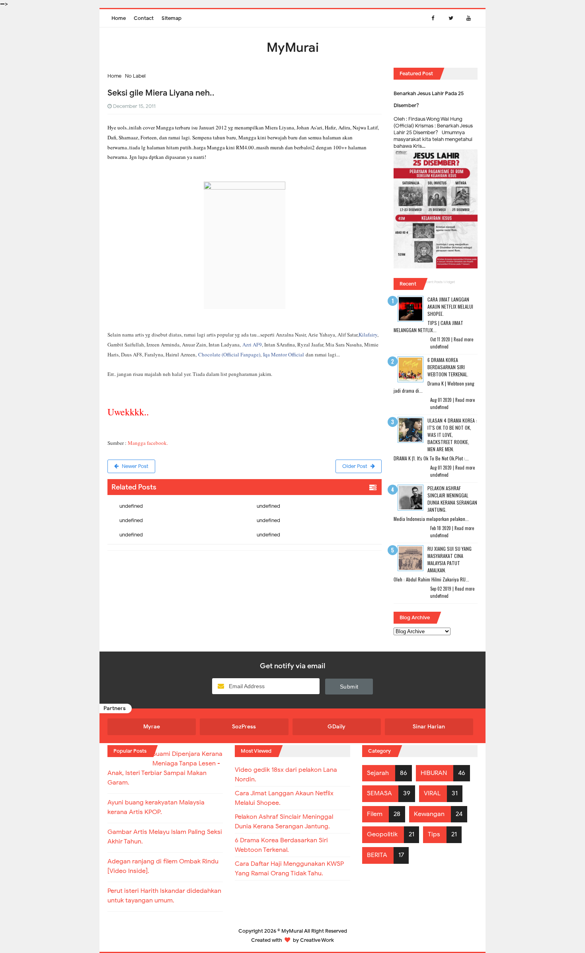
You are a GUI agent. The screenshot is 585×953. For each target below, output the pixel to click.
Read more (463, 339)
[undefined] (176, 500)
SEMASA (379, 793)
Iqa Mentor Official (283, 354)
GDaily (336, 726)
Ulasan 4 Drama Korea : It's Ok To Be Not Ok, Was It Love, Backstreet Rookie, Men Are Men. (452, 434)
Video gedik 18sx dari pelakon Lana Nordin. (286, 774)
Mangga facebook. (148, 442)
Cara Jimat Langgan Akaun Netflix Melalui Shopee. (450, 306)
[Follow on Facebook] (433, 18)
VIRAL (432, 793)
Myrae (151, 726)
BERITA (377, 855)
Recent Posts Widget (438, 282)
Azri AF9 (252, 344)
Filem (374, 814)
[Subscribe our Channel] (469, 18)
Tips (434, 834)
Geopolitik (382, 834)
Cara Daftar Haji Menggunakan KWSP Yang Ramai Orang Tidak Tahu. (289, 868)
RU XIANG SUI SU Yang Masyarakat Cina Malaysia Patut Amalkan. (449, 559)
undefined (131, 506)
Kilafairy (368, 334)
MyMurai (292, 931)
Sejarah (378, 773)
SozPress (244, 726)
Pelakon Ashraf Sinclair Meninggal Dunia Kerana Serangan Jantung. (452, 499)
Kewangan (429, 814)
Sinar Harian (429, 726)
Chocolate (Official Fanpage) (229, 354)
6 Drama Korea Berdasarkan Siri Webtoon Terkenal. (447, 367)
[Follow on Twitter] (451, 18)
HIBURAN (434, 773)
